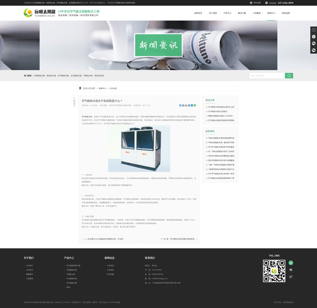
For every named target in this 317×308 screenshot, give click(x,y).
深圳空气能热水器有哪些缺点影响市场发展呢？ (221, 156)
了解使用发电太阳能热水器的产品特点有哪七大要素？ (221, 170)
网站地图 (257, 3)
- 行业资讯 (109, 270)
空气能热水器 (62, 3)
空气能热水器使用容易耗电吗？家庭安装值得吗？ (221, 178)
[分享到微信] (195, 105)
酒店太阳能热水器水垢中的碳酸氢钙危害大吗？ (221, 161)
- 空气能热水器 (70, 283)
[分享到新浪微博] (186, 105)
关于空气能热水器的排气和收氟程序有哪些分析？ (221, 147)
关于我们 (29, 258)
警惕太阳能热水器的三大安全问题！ (220, 116)
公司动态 (113, 88)
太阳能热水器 (39, 3)
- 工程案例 (28, 279)
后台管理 (86, 302)
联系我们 (150, 258)
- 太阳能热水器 (70, 270)
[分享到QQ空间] (183, 105)
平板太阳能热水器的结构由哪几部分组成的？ (221, 138)
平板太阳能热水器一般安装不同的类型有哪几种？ (221, 143)
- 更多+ (67, 287)
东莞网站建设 (288, 302)
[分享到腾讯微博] (189, 105)
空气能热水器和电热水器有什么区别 (221, 107)
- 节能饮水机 (69, 274)
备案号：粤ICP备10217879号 (103, 302)
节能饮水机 (120, 3)
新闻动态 (110, 258)
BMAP (58, 302)
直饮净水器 (130, 3)
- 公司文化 (28, 270)
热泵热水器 (50, 3)
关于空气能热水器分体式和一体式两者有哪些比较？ (221, 174)
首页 (93, 88)
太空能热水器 (74, 3)
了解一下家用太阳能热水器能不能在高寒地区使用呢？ (221, 165)
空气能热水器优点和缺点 (217, 111)
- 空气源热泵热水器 (72, 266)
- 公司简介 (28, 266)
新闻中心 (102, 88)
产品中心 (69, 258)
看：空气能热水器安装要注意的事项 (180, 239)
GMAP (66, 302)
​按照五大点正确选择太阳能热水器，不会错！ (107, 239)
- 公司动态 (109, 266)
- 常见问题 (109, 274)
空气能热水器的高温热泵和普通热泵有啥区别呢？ (221, 121)
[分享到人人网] (192, 105)
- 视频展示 (28, 274)
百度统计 (76, 302)
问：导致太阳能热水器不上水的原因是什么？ (221, 152)
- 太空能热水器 (70, 279)
